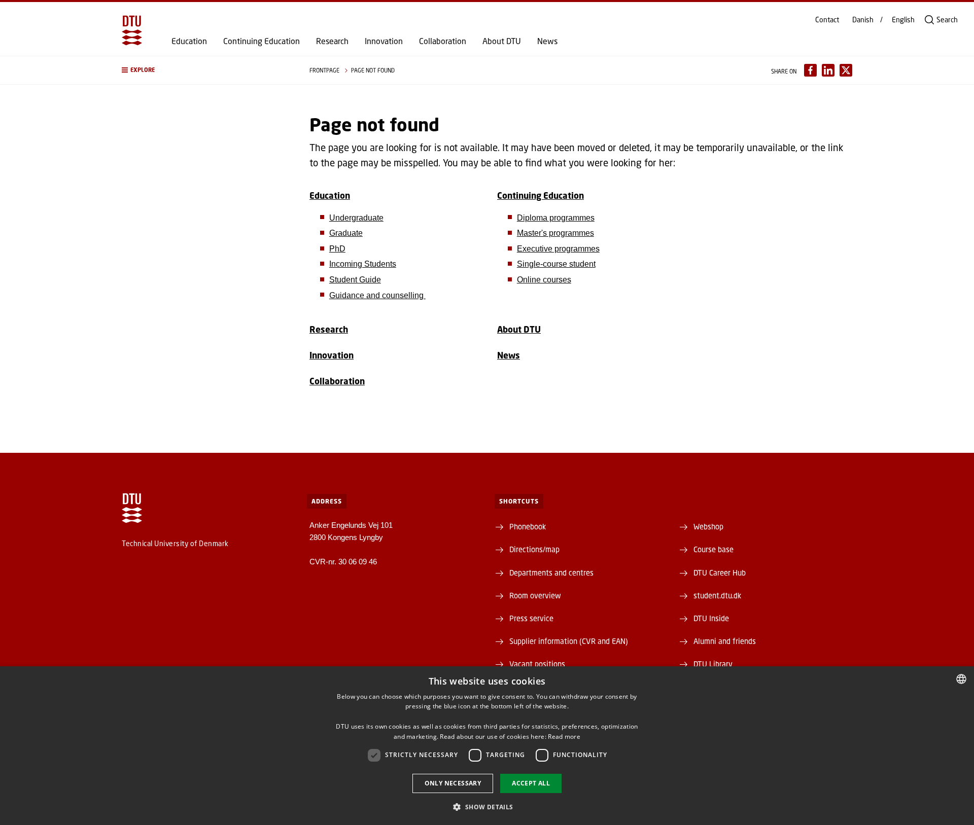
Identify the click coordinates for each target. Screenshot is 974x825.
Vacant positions (537, 663)
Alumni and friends (724, 640)
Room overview (535, 595)
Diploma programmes (556, 217)
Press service (531, 618)
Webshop (708, 526)
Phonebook (527, 526)
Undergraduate (356, 217)
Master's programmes (555, 233)
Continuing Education (261, 41)
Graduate (346, 233)
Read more (564, 736)
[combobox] (961, 679)
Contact (827, 19)
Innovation (384, 41)
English (903, 19)
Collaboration (442, 41)
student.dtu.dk (717, 595)
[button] (205, 70)
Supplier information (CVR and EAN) (568, 640)
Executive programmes (558, 248)
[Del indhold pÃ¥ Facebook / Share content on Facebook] (810, 70)
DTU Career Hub (719, 572)
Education (189, 41)
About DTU (501, 41)
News (547, 41)
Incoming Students (362, 264)
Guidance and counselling (377, 295)
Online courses (544, 279)
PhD (337, 248)
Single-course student (556, 264)
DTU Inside (711, 618)
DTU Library (713, 663)
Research (332, 41)
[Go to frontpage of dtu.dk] (132, 30)
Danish (863, 19)
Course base (713, 549)
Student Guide (355, 279)
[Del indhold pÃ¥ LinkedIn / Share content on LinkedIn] (828, 70)
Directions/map (534, 549)
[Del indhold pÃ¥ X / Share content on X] (846, 70)
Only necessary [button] (453, 783)
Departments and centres (551, 572)
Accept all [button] (531, 783)
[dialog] (487, 745)
